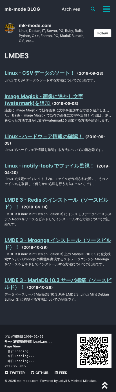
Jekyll (63, 381)
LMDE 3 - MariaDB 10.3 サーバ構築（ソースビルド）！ (58, 283)
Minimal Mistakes (83, 381)
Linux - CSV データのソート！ (40, 73)
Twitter (17, 373)
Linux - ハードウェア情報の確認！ (44, 136)
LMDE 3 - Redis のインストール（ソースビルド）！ (56, 203)
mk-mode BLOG (22, 9)
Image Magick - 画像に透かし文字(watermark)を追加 (44, 99)
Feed (63, 373)
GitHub (41, 373)
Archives (71, 9)
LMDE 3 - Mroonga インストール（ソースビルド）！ (58, 243)
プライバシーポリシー (17, 366)
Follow (102, 33)
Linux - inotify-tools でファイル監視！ (50, 166)
